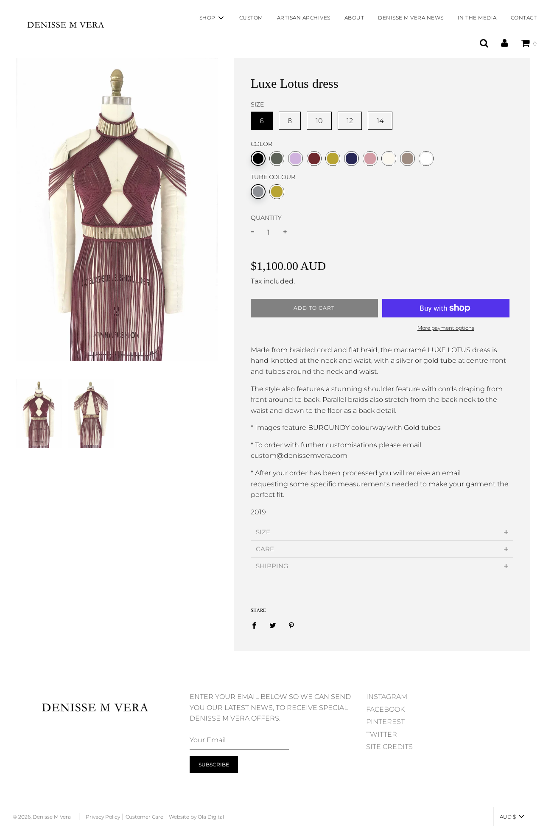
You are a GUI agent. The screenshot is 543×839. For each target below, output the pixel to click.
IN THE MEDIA (477, 17)
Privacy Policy (103, 817)
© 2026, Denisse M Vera (42, 817)
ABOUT (354, 17)
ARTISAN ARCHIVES (303, 17)
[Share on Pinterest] (291, 625)
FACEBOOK (385, 709)
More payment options (445, 328)
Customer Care (144, 817)
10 (319, 121)
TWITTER (381, 734)
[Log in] (504, 43)
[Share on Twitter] (272, 625)
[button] (511, 816)
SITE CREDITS (389, 747)
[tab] (382, 532)
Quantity (266, 218)
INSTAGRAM (386, 697)
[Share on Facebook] (257, 625)
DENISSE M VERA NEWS (411, 17)
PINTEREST (385, 722)
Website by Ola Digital (196, 817)
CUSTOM (251, 17)
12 (350, 121)
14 (380, 121)
